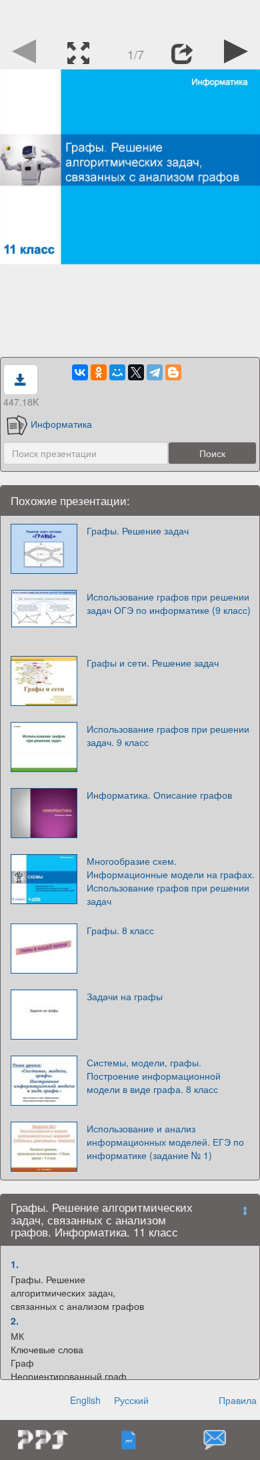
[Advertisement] (130, 16)
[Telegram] (155, 372)
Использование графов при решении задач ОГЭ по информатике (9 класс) (169, 603)
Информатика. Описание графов (159, 794)
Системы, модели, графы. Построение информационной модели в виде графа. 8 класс (154, 1076)
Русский (131, 1400)
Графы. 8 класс (120, 930)
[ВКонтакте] (80, 372)
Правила (238, 1400)
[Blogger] (173, 372)
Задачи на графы (125, 996)
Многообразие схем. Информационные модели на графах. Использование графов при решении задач (171, 880)
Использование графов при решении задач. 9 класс (168, 735)
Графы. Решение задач (138, 530)
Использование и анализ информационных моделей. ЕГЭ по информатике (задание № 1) (165, 1142)
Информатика (61, 423)
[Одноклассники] (99, 372)
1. (15, 1263)
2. (15, 1320)
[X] (136, 372)
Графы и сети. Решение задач (153, 662)
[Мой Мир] (117, 372)
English (85, 1400)
